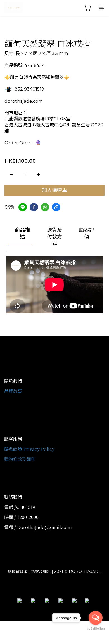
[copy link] (56, 207)
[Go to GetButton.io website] (96, 628)
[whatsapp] (45, 207)
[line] (22, 207)
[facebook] (34, 207)
